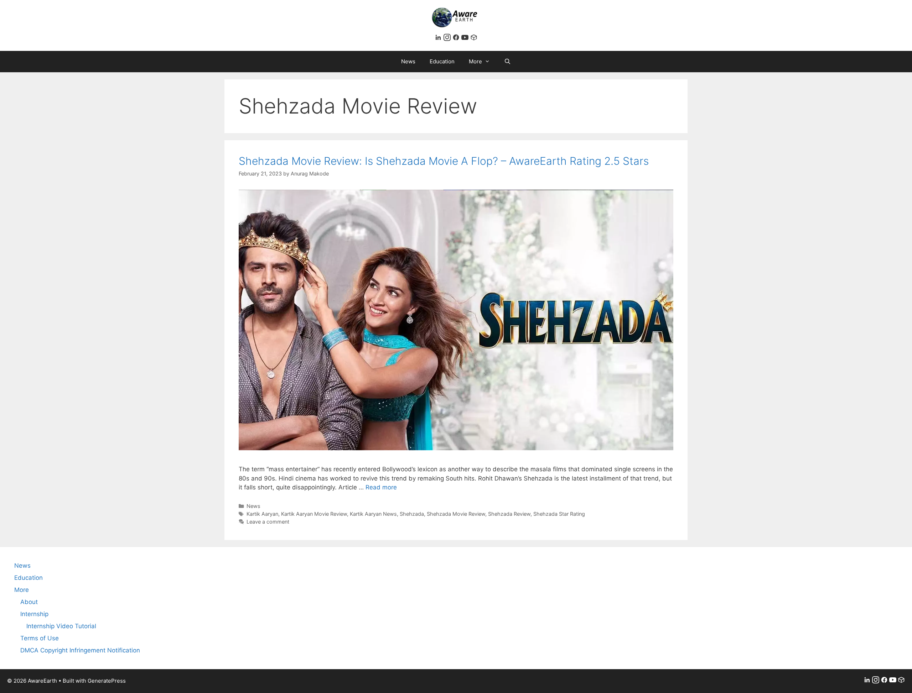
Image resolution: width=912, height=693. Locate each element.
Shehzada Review (509, 514)
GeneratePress (107, 680)
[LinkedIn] (439, 38)
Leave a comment (268, 522)
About (29, 601)
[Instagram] (448, 38)
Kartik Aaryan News (373, 514)
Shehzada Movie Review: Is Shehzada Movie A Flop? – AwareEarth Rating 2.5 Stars (444, 160)
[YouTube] (465, 38)
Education (442, 61)
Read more (381, 487)
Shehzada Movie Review (456, 514)
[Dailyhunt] (473, 38)
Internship (34, 614)
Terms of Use (39, 638)
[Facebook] (456, 38)
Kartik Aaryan (262, 514)
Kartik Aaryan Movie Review (314, 514)
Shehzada (412, 514)
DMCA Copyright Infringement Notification (80, 650)
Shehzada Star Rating (559, 514)
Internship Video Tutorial (61, 626)
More (475, 61)
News (408, 61)
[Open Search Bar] (507, 61)
